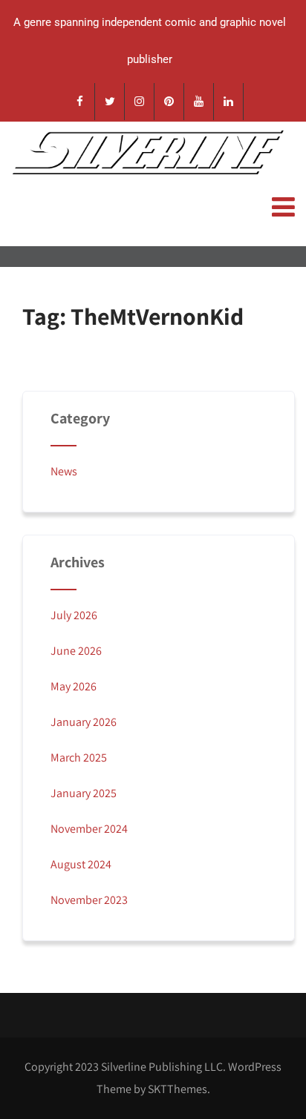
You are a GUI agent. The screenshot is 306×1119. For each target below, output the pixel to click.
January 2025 (84, 793)
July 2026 (74, 615)
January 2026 (84, 722)
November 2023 (89, 900)
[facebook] (80, 101)
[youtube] (199, 101)
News (64, 471)
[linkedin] (229, 101)
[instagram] (139, 101)
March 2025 (79, 757)
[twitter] (110, 101)
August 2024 (81, 864)
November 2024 (89, 828)
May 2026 (74, 686)
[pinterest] (169, 101)
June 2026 (76, 650)
